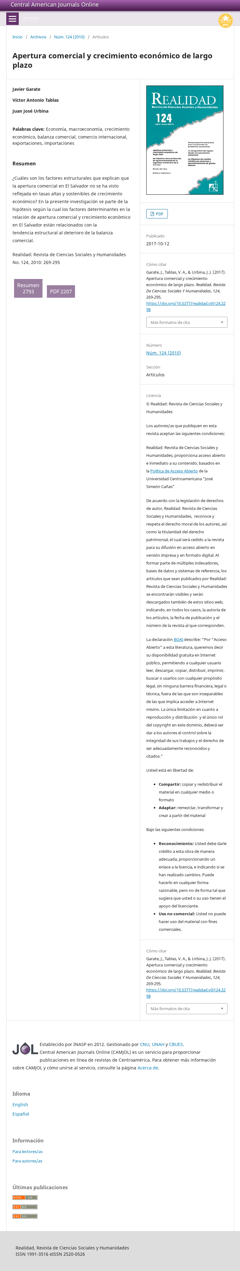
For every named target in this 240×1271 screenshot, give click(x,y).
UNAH (158, 1044)
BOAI (178, 639)
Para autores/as (27, 1161)
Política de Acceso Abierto (174, 471)
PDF (159, 214)
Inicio (17, 37)
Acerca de (148, 1068)
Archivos (38, 37)
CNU (144, 1044)
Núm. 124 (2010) (69, 37)
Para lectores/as (27, 1151)
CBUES (176, 1044)
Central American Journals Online (55, 4)
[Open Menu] (12, 18)
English (20, 1104)
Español (20, 1114)
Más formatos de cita (170, 322)
